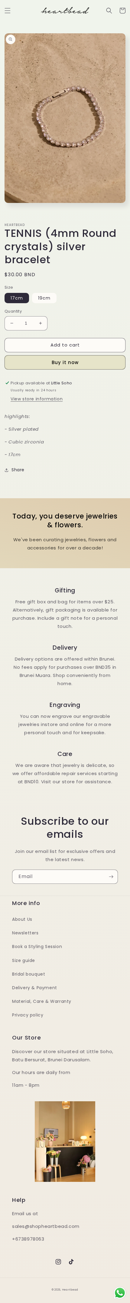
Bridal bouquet (28, 974)
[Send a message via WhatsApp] (120, 1293)
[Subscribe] (111, 877)
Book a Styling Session (37, 946)
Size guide (23, 960)
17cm (17, 298)
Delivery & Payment (34, 988)
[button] (7, 10)
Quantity (13, 311)
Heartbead (70, 1289)
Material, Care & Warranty (41, 1001)
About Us (22, 919)
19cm (44, 298)
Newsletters (25, 933)
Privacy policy (27, 1015)
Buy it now (65, 362)
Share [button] (17, 470)
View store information (37, 399)
